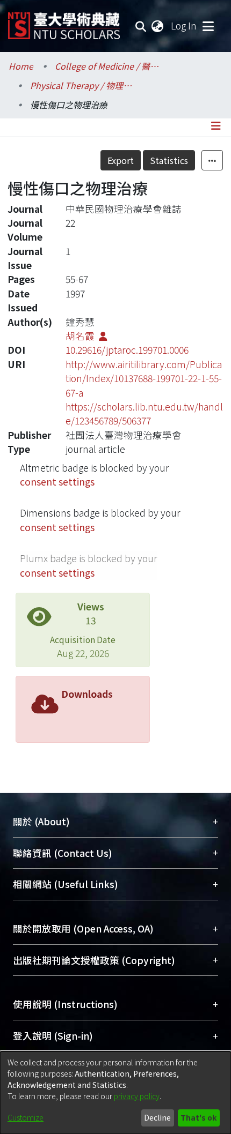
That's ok (198, 1117)
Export (120, 160)
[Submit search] (141, 25)
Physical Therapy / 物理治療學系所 (84, 85)
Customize (26, 1117)
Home (21, 65)
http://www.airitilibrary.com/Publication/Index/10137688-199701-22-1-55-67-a (144, 378)
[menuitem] (157, 26)
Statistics (169, 160)
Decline (157, 1117)
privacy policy (137, 1096)
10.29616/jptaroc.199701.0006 (127, 349)
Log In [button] (184, 25)
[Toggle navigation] (208, 26)
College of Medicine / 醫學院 (108, 65)
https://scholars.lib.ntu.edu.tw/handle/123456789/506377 (144, 413)
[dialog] (115, 1092)
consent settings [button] (57, 481)
